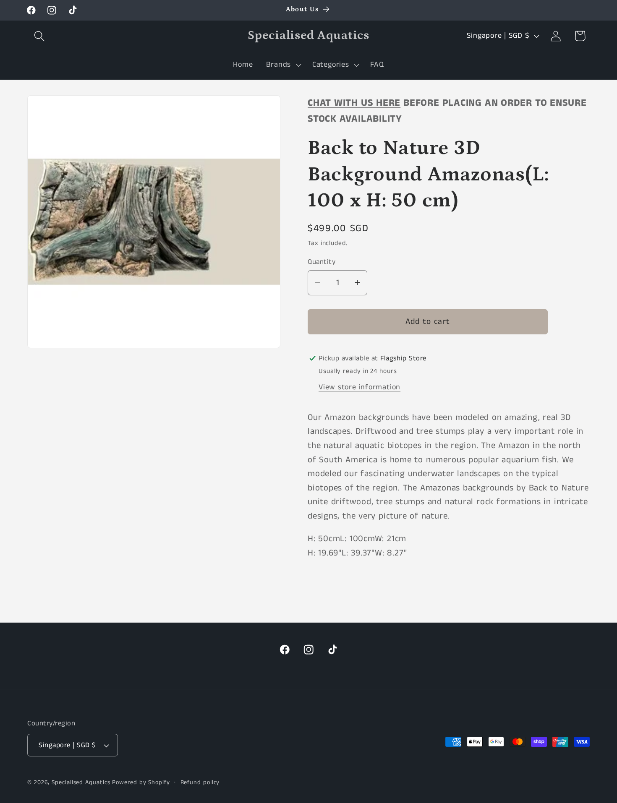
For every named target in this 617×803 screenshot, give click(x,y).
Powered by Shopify (141, 782)
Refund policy (200, 782)
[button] (39, 36)
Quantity (321, 261)
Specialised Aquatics (81, 782)
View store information (359, 386)
